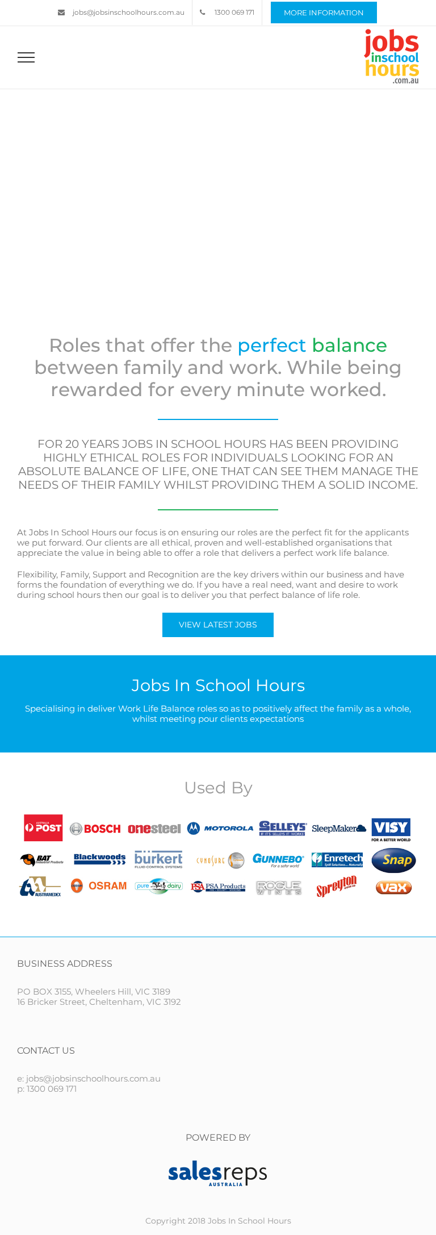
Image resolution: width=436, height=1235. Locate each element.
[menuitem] (121, 12)
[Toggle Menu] (26, 57)
